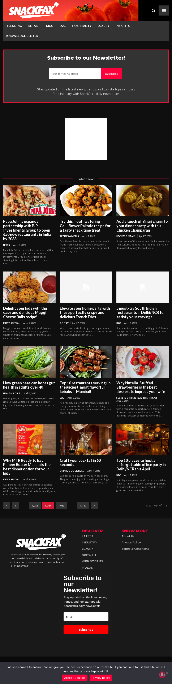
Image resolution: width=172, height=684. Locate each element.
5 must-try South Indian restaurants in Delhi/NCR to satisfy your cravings (140, 312)
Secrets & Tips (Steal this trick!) (136, 397)
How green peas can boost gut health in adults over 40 (29, 385)
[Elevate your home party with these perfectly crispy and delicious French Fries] (86, 287)
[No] (167, 673)
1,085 (61, 505)
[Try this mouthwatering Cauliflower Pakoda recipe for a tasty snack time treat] (86, 200)
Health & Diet (11, 393)
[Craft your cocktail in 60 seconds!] (86, 439)
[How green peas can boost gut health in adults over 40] (29, 362)
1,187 (83, 505)
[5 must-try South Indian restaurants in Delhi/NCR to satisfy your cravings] (142, 287)
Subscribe (86, 630)
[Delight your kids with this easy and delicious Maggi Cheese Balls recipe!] (29, 287)
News (6, 245)
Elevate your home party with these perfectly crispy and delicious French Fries (85, 312)
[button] (153, 10)
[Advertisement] (86, 139)
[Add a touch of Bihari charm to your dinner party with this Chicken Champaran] (142, 200)
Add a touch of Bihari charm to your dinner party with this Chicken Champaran (142, 225)
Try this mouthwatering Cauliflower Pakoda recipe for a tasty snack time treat (85, 225)
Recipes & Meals (69, 236)
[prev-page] (6, 505)
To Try (64, 323)
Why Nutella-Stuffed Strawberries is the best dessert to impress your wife (140, 387)
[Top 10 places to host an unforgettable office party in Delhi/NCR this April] (142, 439)
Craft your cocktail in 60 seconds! (80, 462)
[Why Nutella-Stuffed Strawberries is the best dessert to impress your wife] (142, 362)
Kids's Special (11, 323)
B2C (118, 323)
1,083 (35, 505)
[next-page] (94, 505)
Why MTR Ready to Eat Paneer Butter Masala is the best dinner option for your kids (27, 467)
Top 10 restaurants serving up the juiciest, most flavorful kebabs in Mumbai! (85, 387)
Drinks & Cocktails (72, 470)
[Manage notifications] (162, 674)
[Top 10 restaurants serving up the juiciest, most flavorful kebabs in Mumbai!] (86, 362)
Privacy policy (101, 677)
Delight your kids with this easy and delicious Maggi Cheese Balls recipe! (25, 312)
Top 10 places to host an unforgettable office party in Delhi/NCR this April (141, 464)
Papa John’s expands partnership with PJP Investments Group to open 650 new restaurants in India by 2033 (27, 230)
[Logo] (70, 10)
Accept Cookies (75, 677)
